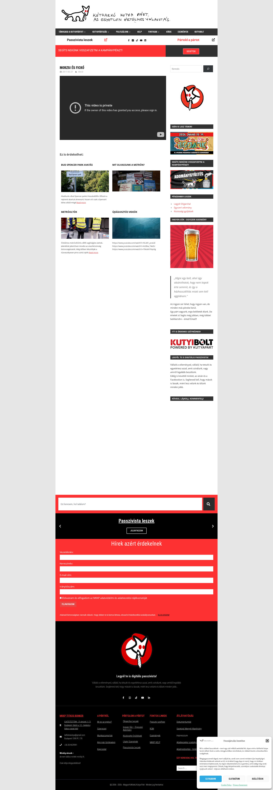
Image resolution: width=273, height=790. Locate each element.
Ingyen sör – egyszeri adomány (133, 728)
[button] (267, 740)
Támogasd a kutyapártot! (71, 31)
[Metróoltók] (85, 237)
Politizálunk (122, 31)
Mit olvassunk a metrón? (128, 164)
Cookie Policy (226, 785)
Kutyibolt (199, 31)
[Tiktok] (137, 40)
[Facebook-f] (129, 40)
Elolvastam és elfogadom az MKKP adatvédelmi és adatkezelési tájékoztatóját (104, 598)
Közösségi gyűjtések (183, 211)
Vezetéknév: (67, 552)
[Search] (208, 68)
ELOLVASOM (163, 615)
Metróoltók (69, 212)
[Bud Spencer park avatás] (85, 191)
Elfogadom (210, 778)
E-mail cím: (66, 575)
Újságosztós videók (124, 212)
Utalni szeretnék (130, 741)
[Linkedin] (145, 40)
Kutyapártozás (99, 31)
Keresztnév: (66, 563)
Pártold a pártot (188, 40)
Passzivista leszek (80, 40)
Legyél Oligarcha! (182, 203)
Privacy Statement (240, 785)
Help (139, 31)
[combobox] (130, 504)
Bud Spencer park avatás (77, 164)
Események (183, 31)
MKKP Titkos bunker (71, 715)
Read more (81, 202)
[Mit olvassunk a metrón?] (136, 190)
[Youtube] (141, 40)
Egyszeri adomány (183, 207)
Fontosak (152, 31)
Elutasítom (234, 778)
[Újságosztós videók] (136, 237)
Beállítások (257, 778)
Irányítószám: (67, 586)
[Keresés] (209, 504)
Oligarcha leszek (130, 721)
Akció (80, 71)
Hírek (168, 31)
